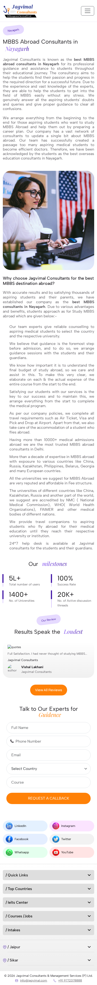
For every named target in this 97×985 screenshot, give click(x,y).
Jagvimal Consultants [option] (47, 663)
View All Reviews (48, 690)
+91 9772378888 (70, 980)
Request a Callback (48, 798)
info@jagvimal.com (33, 980)
